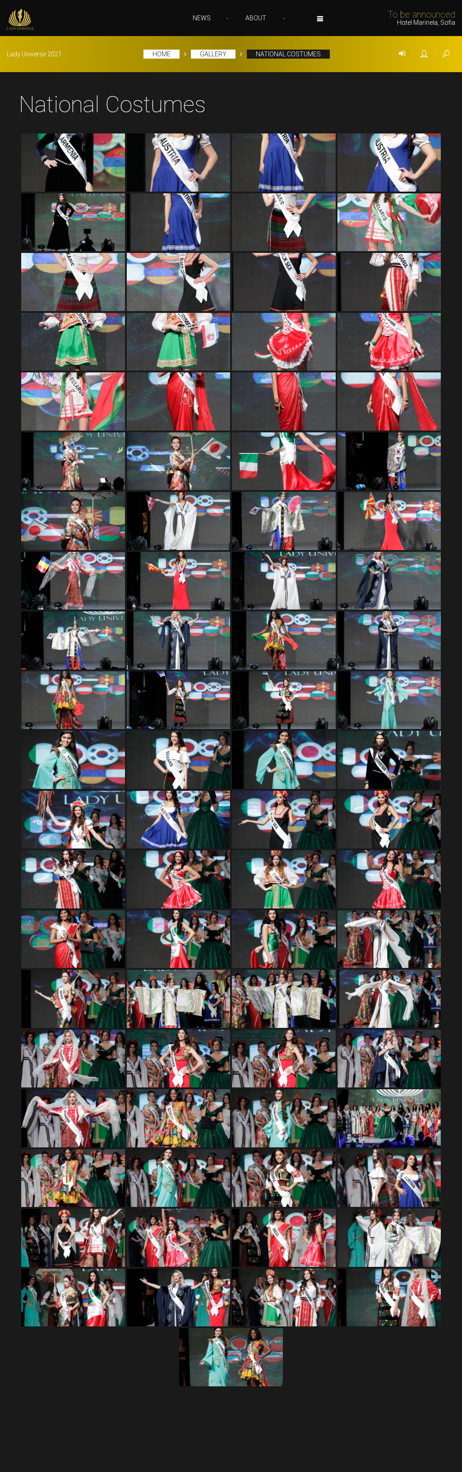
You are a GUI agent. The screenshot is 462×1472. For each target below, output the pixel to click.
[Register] (424, 54)
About (255, 18)
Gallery (213, 54)
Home (161, 54)
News (202, 18)
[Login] (402, 54)
